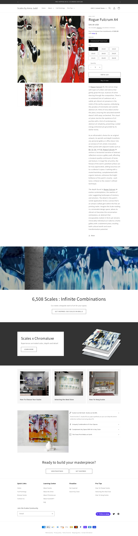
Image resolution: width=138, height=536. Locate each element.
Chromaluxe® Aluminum (99, 41)
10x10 (104, 49)
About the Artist (48, 492)
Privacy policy (58, 532)
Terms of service (67, 532)
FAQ (44, 502)
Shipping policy (76, 532)
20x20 (114, 53)
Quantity (93, 63)
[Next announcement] (120, 2)
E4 (101, 149)
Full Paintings (21, 492)
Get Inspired (73, 488)
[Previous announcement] (18, 2)
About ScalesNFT (48, 499)
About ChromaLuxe (49, 495)
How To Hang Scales (102, 495)
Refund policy (49, 532)
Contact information (87, 532)
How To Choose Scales (102, 488)
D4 (95, 149)
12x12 (114, 49)
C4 (92, 149)
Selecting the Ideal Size (103, 492)
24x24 (93, 58)
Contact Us (21, 499)
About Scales (47, 488)
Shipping (99, 27)
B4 (89, 149)
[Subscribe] (52, 513)
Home (19, 488)
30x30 (104, 58)
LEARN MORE (29, 349)
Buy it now (105, 80)
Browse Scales (22, 495)
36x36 (114, 58)
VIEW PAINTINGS (57, 471)
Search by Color (74, 492)
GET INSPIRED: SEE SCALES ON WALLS (69, 311)
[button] (51, 8)
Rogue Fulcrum (96, 87)
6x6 (93, 49)
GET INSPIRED (81, 471)
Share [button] (93, 235)
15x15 (93, 53)
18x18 (104, 53)
